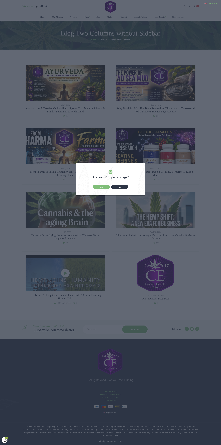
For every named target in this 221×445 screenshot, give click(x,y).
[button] (211, 3)
